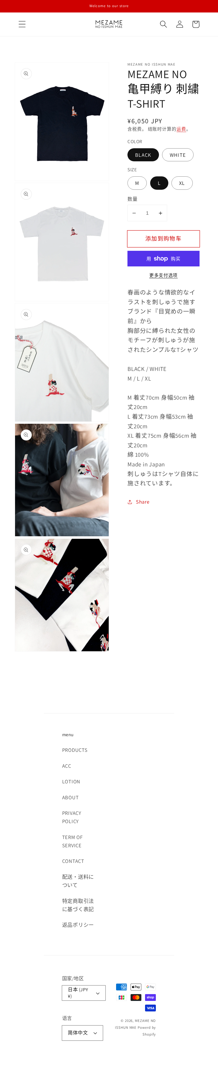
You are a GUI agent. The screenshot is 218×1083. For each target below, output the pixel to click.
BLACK (143, 154)
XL (182, 183)
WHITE (178, 154)
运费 (181, 129)
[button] (22, 24)
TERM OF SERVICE (72, 841)
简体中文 (78, 1033)
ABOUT (70, 797)
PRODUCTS (75, 749)
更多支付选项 (163, 275)
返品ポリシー (78, 924)
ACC (66, 765)
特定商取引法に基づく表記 (78, 905)
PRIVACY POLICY (71, 817)
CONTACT (73, 860)
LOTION (71, 781)
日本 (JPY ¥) (78, 992)
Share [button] (143, 501)
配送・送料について (78, 880)
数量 (132, 199)
